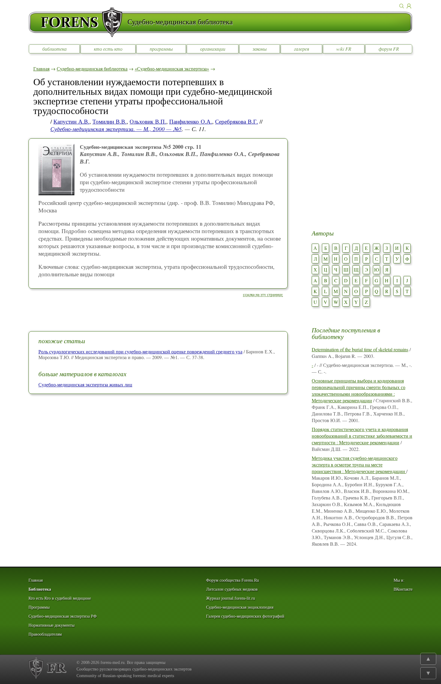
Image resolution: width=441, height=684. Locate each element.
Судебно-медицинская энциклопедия (239, 607)
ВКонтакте (403, 589)
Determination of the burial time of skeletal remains (360, 349)
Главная (41, 68)
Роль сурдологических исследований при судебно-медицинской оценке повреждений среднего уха (140, 351)
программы (161, 49)
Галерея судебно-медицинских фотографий (245, 616)
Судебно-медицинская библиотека (92, 68)
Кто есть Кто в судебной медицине (59, 598)
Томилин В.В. (109, 121)
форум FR (389, 49)
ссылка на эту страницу (263, 294)
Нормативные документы (51, 625)
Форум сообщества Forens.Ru (232, 580)
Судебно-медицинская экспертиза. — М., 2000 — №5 (116, 129)
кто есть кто (108, 49)
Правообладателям (45, 634)
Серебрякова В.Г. (236, 121)
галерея (301, 49)
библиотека (54, 49)
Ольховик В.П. (148, 121)
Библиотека (39, 589)
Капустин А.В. (71, 121)
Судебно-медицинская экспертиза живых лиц (85, 384)
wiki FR (343, 49)
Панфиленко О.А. (190, 121)
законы (260, 49)
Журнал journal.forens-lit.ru (230, 598)
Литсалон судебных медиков (232, 589)
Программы (39, 607)
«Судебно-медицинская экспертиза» (172, 68)
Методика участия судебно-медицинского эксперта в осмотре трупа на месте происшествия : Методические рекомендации (359, 464)
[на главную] (78, 22)
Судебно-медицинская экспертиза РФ (62, 616)
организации (212, 49)
